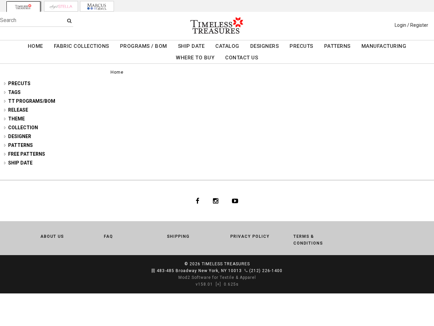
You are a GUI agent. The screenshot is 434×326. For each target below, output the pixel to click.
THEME (16, 118)
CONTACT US (241, 58)
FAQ (108, 236)
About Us (52, 236)
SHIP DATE (191, 46)
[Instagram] (215, 201)
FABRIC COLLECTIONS (81, 46)
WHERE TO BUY (195, 58)
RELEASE (18, 110)
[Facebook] (197, 201)
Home (117, 72)
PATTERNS (337, 46)
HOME (35, 46)
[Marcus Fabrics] (97, 6)
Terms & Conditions (308, 240)
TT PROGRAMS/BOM (31, 101)
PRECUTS (301, 46)
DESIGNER (19, 136)
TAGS (14, 92)
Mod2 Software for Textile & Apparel (217, 277)
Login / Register (411, 25)
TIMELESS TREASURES (226, 264)
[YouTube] (235, 201)
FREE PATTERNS (26, 154)
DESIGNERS (264, 46)
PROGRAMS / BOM (143, 46)
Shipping (178, 236)
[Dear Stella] (61, 6)
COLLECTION (23, 127)
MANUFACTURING (384, 46)
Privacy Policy (250, 236)
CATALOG (227, 46)
